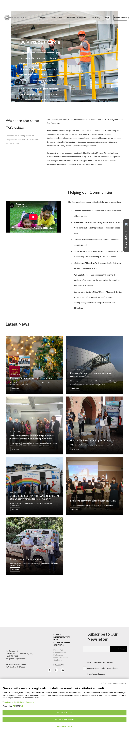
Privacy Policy (58, 650)
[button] (63, 17)
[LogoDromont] (15, 18)
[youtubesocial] (62, 671)
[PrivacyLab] (17, 706)
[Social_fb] (50, 671)
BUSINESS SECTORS (61, 637)
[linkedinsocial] (56, 671)
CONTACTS (58, 645)
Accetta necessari (64, 720)
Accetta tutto (64, 713)
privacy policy (95, 674)
